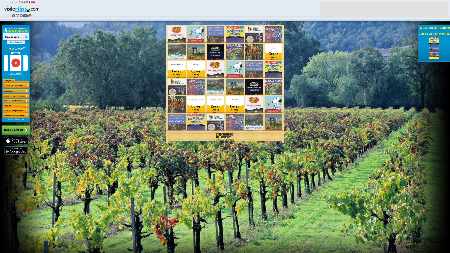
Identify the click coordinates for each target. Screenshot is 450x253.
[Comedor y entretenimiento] (16, 101)
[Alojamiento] (16, 91)
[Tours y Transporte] (16, 110)
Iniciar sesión (15, 73)
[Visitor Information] (16, 115)
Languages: (13, 2)
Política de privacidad (16, 119)
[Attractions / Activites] (16, 96)
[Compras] (16, 105)
